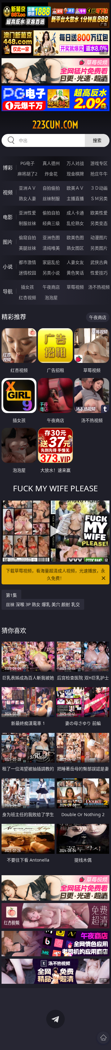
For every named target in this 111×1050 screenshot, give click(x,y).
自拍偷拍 (51, 188)
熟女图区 (75, 248)
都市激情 (27, 262)
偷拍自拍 (51, 213)
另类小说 (51, 273)
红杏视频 (27, 297)
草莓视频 (75, 287)
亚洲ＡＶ (27, 188)
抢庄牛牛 (99, 174)
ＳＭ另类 (99, 198)
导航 (8, 291)
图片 (8, 242)
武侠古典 (99, 262)
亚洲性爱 (27, 213)
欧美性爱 (99, 213)
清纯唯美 (51, 248)
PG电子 (27, 163)
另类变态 (99, 223)
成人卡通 (75, 213)
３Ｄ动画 (99, 188)
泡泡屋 (51, 297)
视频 (8, 192)
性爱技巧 (99, 273)
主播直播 (75, 198)
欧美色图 (75, 237)
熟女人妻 (27, 198)
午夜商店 (51, 287)
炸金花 (51, 174)
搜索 (97, 140)
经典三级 (51, 223)
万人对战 (75, 163)
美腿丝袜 (27, 248)
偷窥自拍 (27, 237)
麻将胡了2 (27, 174)
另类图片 (99, 248)
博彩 (8, 167)
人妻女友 (75, 262)
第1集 (11, 595)
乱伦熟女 (75, 223)
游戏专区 (99, 163)
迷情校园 (27, 273)
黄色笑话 (75, 273)
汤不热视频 (99, 287)
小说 (8, 266)
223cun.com (55, 124)
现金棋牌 (75, 174)
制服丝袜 (27, 223)
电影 (8, 217)
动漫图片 (99, 237)
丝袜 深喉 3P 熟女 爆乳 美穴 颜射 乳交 (43, 604)
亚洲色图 (51, 237)
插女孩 (27, 287)
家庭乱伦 (51, 262)
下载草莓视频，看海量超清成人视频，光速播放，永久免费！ (55, 574)
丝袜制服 (51, 198)
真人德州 (51, 163)
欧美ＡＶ (75, 188)
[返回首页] (103, 1037)
